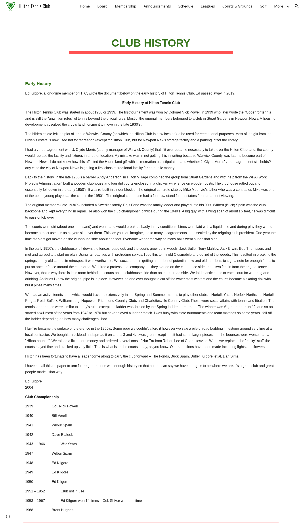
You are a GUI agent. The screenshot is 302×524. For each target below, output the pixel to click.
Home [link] (85, 6)
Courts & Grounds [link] (237, 6)
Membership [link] (125, 6)
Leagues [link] (208, 6)
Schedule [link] (185, 6)
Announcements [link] (157, 6)
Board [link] (102, 6)
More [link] (278, 6)
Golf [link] (263, 6)
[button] (296, 6)
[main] (151, 43)
